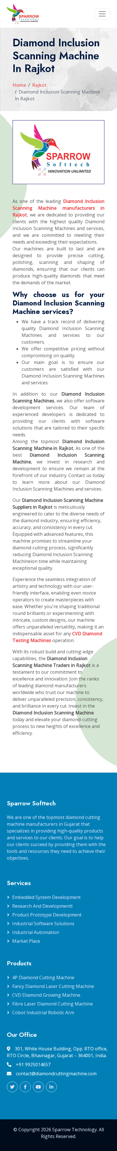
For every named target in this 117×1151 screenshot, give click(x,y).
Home (19, 85)
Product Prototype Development (47, 915)
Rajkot (39, 85)
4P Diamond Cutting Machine (43, 977)
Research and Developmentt (42, 906)
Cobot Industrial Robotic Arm (43, 1012)
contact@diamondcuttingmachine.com (56, 1073)
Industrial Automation (35, 932)
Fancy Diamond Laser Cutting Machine (53, 986)
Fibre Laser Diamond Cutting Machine (52, 1004)
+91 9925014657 (33, 1064)
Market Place (26, 941)
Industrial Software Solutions (43, 923)
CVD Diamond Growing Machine (46, 995)
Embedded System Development (46, 897)
